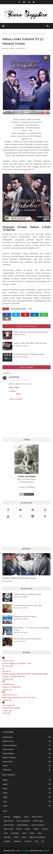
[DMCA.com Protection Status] (26, 495)
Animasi (7, 817)
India (6, 833)
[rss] (45, 516)
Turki (36, 841)
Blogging (16, 817)
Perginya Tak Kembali (11, 687)
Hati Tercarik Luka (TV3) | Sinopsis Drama (29, 354)
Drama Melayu (26, 753)
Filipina (36, 829)
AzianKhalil (14, 377)
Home (4, 34)
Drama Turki (27, 762)
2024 (27, 788)
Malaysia (7, 837)
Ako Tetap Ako (8, 705)
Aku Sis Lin (6, 671)
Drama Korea (27, 749)
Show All (6, 713)
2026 (26, 780)
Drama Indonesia (26, 745)
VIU (43, 841)
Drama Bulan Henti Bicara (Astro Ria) (27, 605)
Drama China (26, 741)
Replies (13, 391)
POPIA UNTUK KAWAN (11, 708)
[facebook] (19, 2)
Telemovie (26, 770)
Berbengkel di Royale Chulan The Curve (19, 697)
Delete (17, 387)
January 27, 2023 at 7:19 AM (18, 380)
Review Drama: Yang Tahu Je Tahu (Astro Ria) (30, 343)
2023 (27, 793)
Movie (26, 766)
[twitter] (24, 2)
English (27, 829)
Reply (11, 387)
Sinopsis (7, 841)
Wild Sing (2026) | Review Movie (25, 616)
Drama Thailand (27, 757)
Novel (24, 837)
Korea (32, 833)
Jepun (24, 833)
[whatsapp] (20, 516)
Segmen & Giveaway (37, 837)
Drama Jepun (38, 821)
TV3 (9, 34)
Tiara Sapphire (9, 48)
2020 (27, 806)
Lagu (40, 833)
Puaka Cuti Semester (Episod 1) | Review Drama (31, 332)
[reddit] (32, 516)
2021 (27, 801)
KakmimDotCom (9, 695)
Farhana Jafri (8, 661)
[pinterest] (33, 2)
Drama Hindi (8, 821)
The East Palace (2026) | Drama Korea (27, 639)
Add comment (16, 399)
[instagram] (29, 2)
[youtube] (8, 516)
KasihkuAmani (8, 684)
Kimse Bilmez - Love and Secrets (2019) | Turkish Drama (31, 628)
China (26, 817)
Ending (19, 829)
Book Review (26, 737)
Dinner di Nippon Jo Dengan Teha (16, 663)
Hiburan (45, 829)
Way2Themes (24, 851)
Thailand (28, 841)
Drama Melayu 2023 (18, 309)
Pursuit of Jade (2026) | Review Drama (19, 578)
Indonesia (15, 833)
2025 (26, 784)
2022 (27, 797)
